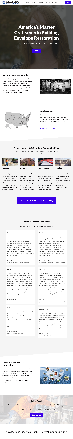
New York (42, 233)
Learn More (5, 97)
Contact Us (36, 50)
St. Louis (9, 233)
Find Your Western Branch (47, 128)
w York (43, 269)
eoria (9, 269)
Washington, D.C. (44, 309)
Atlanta (9, 307)
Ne (40, 269)
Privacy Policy (48, 436)
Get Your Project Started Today (36, 200)
